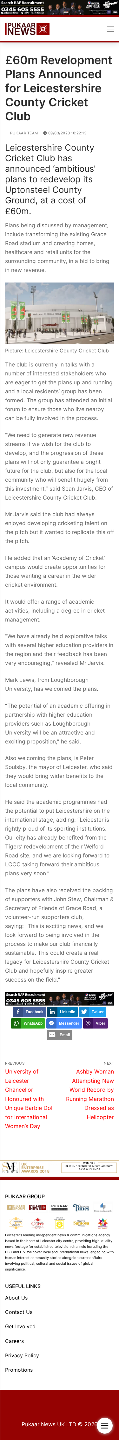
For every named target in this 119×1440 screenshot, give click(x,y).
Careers (14, 1341)
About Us (16, 1297)
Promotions (19, 1370)
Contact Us (18, 1312)
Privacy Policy (22, 1355)
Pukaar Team (23, 133)
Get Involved (20, 1326)
